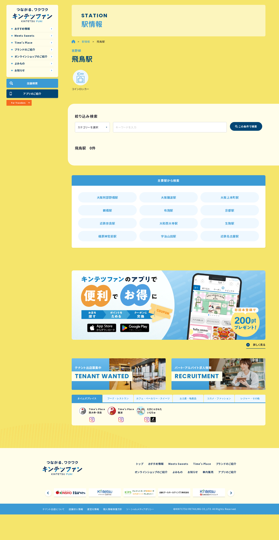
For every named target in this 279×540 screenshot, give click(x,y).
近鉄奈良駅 (107, 223)
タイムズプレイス (87, 398)
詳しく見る (259, 345)
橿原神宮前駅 (107, 236)
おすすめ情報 (156, 464)
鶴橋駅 (107, 210)
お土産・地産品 (188, 398)
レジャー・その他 (250, 398)
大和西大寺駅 (169, 223)
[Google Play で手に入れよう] (134, 328)
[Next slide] (230, 493)
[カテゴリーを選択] (92, 127)
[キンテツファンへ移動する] (73, 41)
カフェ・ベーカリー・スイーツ (153, 398)
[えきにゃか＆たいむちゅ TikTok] (153, 419)
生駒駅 (229, 223)
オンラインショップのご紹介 (151, 472)
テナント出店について (54, 509)
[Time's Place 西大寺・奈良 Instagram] (91, 419)
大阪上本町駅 (230, 197)
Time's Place (202, 464)
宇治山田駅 (168, 236)
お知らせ (193, 472)
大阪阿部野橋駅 (107, 197)
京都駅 (229, 210)
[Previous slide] (48, 493)
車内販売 (208, 472)
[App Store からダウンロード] (101, 328)
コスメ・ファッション (219, 398)
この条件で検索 (248, 126)
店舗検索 (32, 83)
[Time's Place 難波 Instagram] (121, 419)
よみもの (177, 472)
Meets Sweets (178, 464)
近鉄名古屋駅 (230, 236)
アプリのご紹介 (32, 94)
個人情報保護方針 (112, 509)
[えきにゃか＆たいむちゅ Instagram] (147, 419)
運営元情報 (93, 509)
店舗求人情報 (76, 509)
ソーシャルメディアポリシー (140, 509)
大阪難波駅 (168, 197)
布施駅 (168, 210)
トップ (139, 464)
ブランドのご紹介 (226, 464)
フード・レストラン (118, 398)
